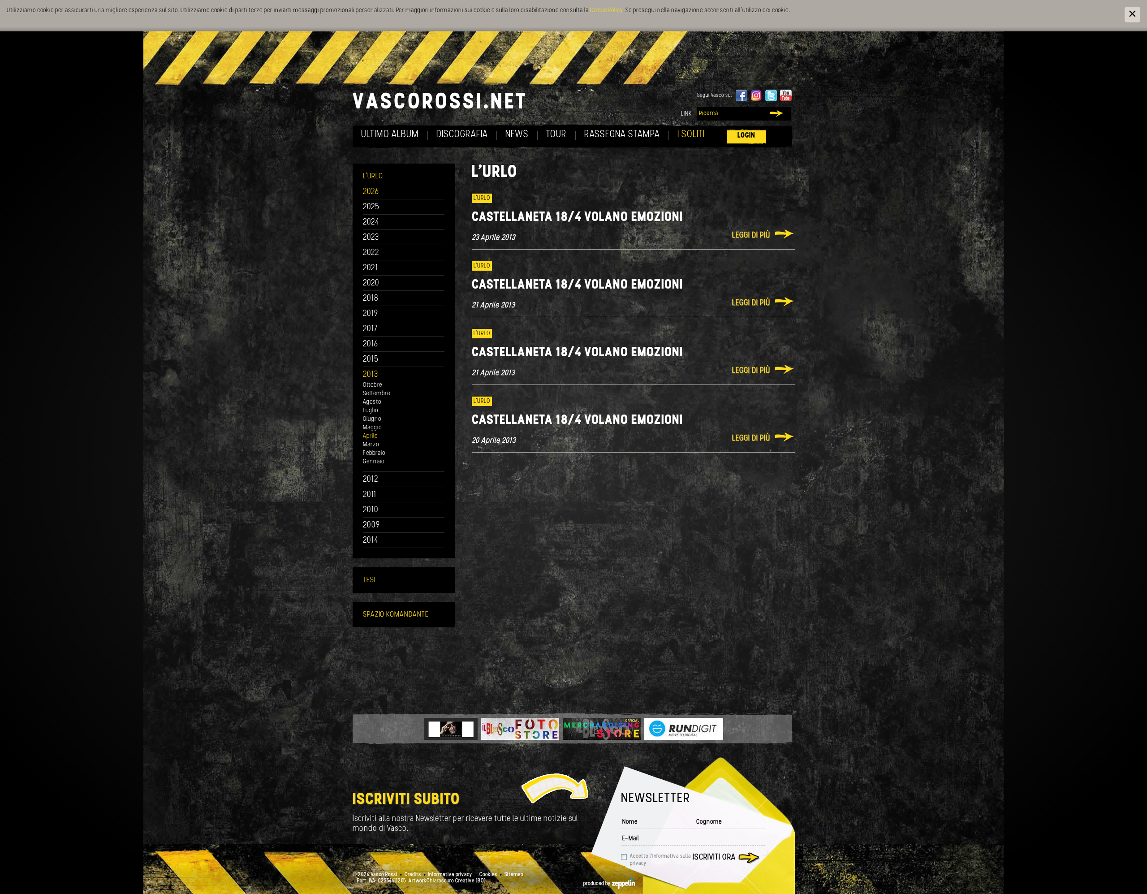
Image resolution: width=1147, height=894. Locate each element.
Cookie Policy (606, 10)
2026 (371, 192)
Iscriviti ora (714, 858)
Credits (413, 874)
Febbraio (374, 453)
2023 (371, 237)
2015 (371, 359)
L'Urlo (373, 176)
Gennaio (373, 461)
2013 (370, 375)
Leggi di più (751, 236)
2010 (371, 510)
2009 (371, 525)
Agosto (372, 402)
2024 (371, 222)
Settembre (376, 393)
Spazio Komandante (396, 614)
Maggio (372, 427)
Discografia (462, 135)
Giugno (372, 419)
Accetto (660, 860)
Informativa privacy (450, 874)
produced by (597, 883)
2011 (369, 495)
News (517, 135)
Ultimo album (390, 135)
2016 (370, 344)
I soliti (691, 135)
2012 (371, 479)
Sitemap (514, 874)
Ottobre (372, 385)
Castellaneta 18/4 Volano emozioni (577, 218)
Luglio (370, 410)
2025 (371, 207)
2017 (370, 329)
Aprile (370, 436)
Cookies (488, 874)
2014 (371, 540)
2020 (371, 283)
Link (686, 114)
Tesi (369, 580)
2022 (371, 253)
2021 (370, 268)
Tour (556, 135)
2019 (370, 314)
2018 (371, 298)
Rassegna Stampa (622, 135)
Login (746, 135)
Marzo (371, 444)
